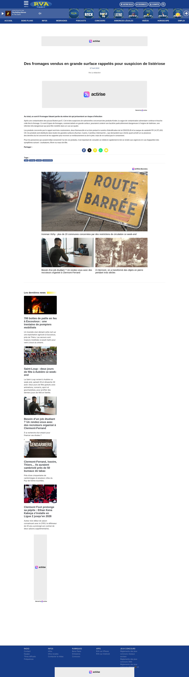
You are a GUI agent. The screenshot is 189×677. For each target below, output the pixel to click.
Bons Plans (27, 21)
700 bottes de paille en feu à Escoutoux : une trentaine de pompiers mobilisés (40, 323)
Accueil (8, 21)
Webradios (61, 21)
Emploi (181, 21)
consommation (47, 160)
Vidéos (145, 21)
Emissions (76, 654)
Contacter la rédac (56, 656)
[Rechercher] (163, 4)
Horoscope (163, 21)
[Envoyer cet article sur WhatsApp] (100, 151)
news (26, 160)
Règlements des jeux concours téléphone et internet (129, 667)
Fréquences (28, 659)
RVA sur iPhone (102, 651)
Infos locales (53, 654)
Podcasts (81, 21)
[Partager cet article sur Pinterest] (94, 151)
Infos (44, 21)
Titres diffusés (30, 656)
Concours (100, 21)
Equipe (27, 654)
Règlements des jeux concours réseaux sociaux (128, 654)
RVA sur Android (103, 654)
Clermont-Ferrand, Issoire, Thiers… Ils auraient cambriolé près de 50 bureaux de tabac (40, 466)
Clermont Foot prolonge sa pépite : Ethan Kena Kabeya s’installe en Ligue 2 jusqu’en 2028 (39, 512)
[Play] (3, 13)
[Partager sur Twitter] (88, 151)
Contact (27, 651)
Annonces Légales (123, 21)
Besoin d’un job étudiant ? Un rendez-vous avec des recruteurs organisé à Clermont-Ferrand (40, 423)
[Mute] (40, 13)
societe (39, 160)
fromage (32, 160)
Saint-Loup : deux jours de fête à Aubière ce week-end (40, 371)
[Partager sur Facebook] (83, 151)
